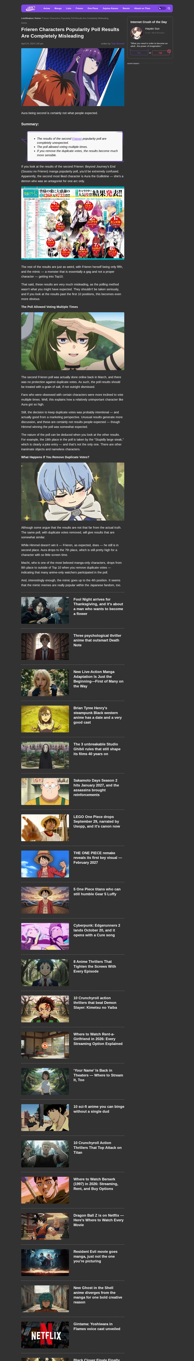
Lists (68, 8)
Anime (46, 8)
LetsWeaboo (27, 18)
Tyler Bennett (117, 43)
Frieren (79, 8)
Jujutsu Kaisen (110, 8)
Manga (58, 8)
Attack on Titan (142, 8)
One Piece (93, 8)
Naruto (126, 8)
